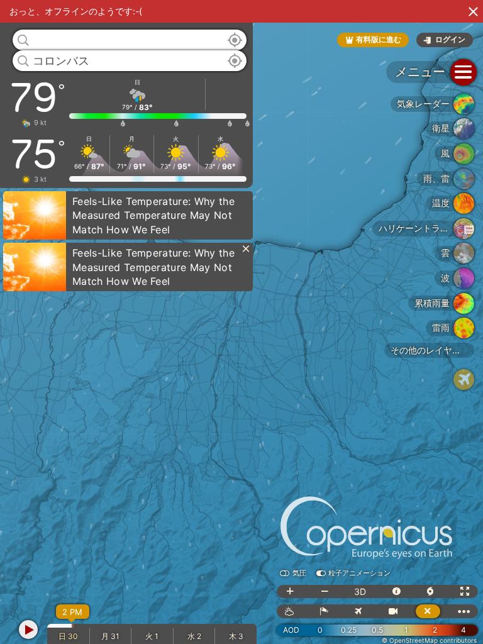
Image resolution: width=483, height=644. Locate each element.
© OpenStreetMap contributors (429, 640)
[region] (241, 322)
